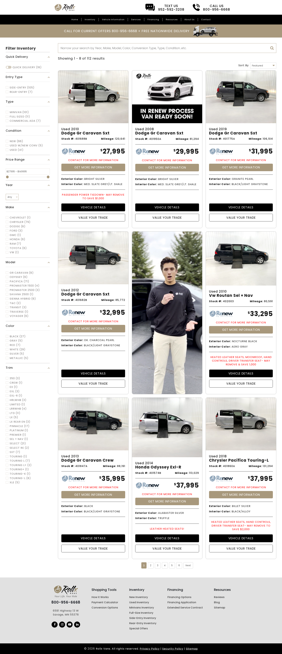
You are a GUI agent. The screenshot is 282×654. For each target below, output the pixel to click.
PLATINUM (19, 430)
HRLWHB (18, 400)
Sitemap (219, 607)
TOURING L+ (21, 465)
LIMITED (17, 404)
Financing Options (179, 597)
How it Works (100, 597)
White (17, 349)
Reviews (219, 597)
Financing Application (181, 602)
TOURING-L (20, 478)
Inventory (90, 19)
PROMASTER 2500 (25, 290)
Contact (206, 19)
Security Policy (172, 649)
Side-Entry (22, 87)
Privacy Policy (150, 649)
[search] (272, 48)
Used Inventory (139, 602)
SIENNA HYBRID (23, 299)
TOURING (18, 456)
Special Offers (138, 628)
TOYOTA (18, 248)
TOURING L (20, 461)
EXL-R (16, 395)
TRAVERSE (19, 312)
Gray (16, 341)
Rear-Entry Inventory (142, 623)
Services (136, 19)
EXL (15, 391)
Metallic (19, 358)
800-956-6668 (65, 602)
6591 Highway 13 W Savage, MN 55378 (66, 612)
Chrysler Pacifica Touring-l (239, 460)
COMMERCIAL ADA (25, 121)
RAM (15, 244)
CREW (16, 383)
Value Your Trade (93, 218)
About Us (189, 19)
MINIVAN (19, 112)
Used (17, 150)
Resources (172, 19)
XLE (15, 482)
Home (74, 19)
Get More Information (93, 167)
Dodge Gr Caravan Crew (87, 460)
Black (18, 336)
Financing (153, 19)
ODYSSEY (19, 277)
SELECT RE (19, 448)
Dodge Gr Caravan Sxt (85, 133)
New (16, 141)
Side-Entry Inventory (142, 618)
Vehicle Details (93, 207)
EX (14, 387)
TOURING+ (19, 469)
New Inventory (138, 597)
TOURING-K (20, 474)
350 (15, 378)
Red (15, 345)
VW (14, 252)
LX (14, 417)
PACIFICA (19, 281)
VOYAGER (19, 316)
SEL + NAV (19, 439)
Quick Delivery (27, 67)
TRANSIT (18, 307)
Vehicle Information (113, 19)
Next (188, 565)
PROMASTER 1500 (24, 286)
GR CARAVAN (22, 273)
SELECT (18, 443)
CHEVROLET (20, 217)
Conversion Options (105, 607)
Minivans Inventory (141, 607)
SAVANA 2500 (21, 294)
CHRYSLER (20, 222)
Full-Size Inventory (141, 613)
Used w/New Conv (26, 145)
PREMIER (18, 435)
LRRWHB (18, 409)
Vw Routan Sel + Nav (231, 295)
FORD (16, 231)
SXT (15, 452)
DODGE (17, 226)
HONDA (17, 239)
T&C (15, 303)
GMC (15, 235)
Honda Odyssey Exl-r (158, 467)
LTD (15, 413)
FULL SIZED (20, 116)
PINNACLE (20, 426)
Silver (17, 354)
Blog (217, 602)
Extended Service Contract (185, 607)
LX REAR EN (20, 422)
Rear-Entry (21, 92)
